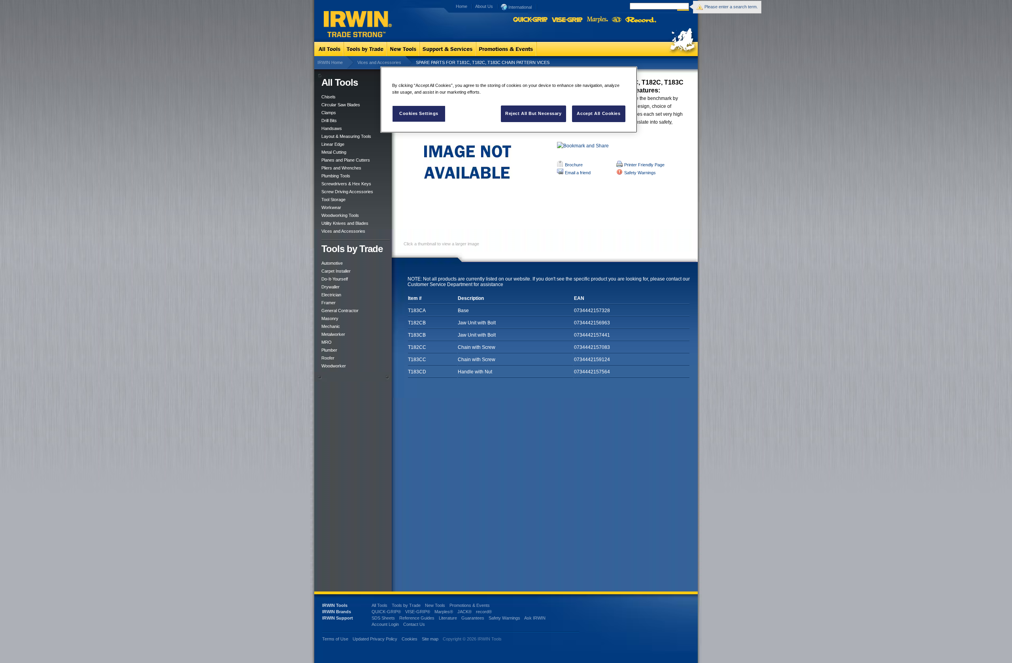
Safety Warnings (640, 172)
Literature (448, 618)
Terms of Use (335, 639)
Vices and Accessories (379, 62)
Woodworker (333, 366)
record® (484, 611)
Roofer (327, 358)
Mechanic (330, 326)
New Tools (435, 605)
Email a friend (578, 172)
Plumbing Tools (335, 175)
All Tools (379, 605)
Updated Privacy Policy (375, 639)
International (519, 7)
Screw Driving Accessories (347, 191)
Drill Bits (329, 120)
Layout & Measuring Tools (346, 136)
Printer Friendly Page (644, 164)
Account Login (385, 624)
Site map (430, 639)
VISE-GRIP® (417, 611)
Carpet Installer (336, 271)
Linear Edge (332, 144)
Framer (328, 302)
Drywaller (330, 286)
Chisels (328, 96)
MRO (326, 342)
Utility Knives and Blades (344, 223)
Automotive (332, 263)
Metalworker (333, 334)
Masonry (329, 318)
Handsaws (331, 128)
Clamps (328, 112)
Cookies (410, 639)
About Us (484, 6)
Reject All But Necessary (533, 113)
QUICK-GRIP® (386, 611)
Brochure (574, 164)
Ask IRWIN (535, 618)
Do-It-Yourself (334, 279)
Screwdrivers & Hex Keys (346, 183)
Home (461, 6)
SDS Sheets (383, 618)
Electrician (331, 294)
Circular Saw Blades (340, 104)
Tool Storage (333, 199)
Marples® (443, 611)
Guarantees (472, 618)
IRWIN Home (330, 62)
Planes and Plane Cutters (345, 160)
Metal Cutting (333, 152)
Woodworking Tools (340, 215)
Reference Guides (416, 618)
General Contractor (340, 310)
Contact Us (414, 624)
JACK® (464, 611)
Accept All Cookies (598, 113)
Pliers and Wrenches (341, 168)
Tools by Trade (406, 605)
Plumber (329, 350)
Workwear (331, 207)
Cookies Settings (418, 113)
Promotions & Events (469, 605)
